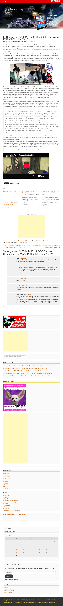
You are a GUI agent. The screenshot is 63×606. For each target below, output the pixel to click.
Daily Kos (6, 508)
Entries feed (8, 589)
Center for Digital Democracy (11, 500)
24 (16, 552)
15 (54, 547)
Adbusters (7, 495)
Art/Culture (7, 473)
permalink (7, 242)
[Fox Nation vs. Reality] (44, 20)
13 (39, 547)
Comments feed (9, 590)
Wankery (27, 240)
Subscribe (8, 576)
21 (46, 550)
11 (24, 547)
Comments (33, 41)
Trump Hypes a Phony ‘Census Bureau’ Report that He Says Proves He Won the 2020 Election (29, 373)
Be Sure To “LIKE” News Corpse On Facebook (32, 150)
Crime (5, 480)
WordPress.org (9, 592)
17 (16, 550)
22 (54, 550)
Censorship (7, 476)
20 (39, 550)
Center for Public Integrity (11, 502)
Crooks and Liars (8, 507)
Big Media (6, 475)
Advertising (39, 240)
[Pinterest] (59, 1)
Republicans (50, 240)
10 (16, 547)
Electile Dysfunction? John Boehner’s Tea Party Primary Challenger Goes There (10, 202)
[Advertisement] (31, 226)
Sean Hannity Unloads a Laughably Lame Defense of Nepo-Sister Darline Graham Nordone (28, 376)
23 (8, 552)
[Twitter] (55, 1)
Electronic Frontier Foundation (12, 510)
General (23, 240)
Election (18, 240)
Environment (7, 484)
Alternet (6, 497)
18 (24, 550)
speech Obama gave (51, 103)
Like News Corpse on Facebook (14, 514)
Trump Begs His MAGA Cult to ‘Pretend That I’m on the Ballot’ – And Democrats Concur (27, 370)
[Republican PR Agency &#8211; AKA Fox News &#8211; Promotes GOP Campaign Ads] (51, 198)
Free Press (7, 488)
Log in (6, 587)
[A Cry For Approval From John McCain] (32, 197)
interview (12, 97)
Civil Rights (7, 478)
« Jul (6, 559)
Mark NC (11, 41)
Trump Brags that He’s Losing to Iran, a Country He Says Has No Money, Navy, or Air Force (27, 368)
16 (8, 550)
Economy (6, 481)
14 (46, 547)
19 (31, 550)
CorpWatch (7, 505)
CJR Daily (6, 503)
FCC (5, 486)
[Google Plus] (57, 1)
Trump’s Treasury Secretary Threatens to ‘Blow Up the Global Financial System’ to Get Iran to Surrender (31, 365)
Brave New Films (8, 498)
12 (31, 547)
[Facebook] (52, 1)
